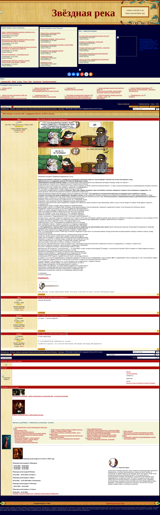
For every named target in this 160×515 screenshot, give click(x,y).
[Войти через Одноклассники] (91, 74)
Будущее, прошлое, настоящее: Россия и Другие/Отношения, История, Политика (33, 108)
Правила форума (144, 104)
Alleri (19, 297)
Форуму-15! (6, 88)
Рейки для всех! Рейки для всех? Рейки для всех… (67, 429)
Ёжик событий (128, 431)
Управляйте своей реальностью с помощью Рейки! (103, 430)
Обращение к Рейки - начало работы (26, 439)
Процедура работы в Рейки (23, 441)
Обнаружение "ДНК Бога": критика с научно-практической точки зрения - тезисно (16, 61)
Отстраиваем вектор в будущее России (45, 91)
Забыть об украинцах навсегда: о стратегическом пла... (44, 88)
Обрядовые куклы (46, 62)
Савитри (19, 334)
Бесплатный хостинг (113, 503)
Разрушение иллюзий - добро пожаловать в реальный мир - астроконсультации (40, 396)
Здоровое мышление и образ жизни (44, 96)
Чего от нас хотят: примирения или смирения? (94, 59)
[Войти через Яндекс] (82, 74)
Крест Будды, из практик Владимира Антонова (138, 432)
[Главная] (133, 24)
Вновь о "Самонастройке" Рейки (61, 431)
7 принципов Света (40, 95)
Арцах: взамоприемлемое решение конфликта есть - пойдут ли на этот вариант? (19, 32)
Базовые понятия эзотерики (74, 89)
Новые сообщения (123, 104)
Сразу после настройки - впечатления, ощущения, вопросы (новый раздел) (109, 91)
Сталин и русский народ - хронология (91, 42)
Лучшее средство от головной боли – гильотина (94, 47)
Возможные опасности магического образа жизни (30, 433)
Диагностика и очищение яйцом (50, 33)
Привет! (3, 89)
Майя (19, 119)
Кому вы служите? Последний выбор (98, 433)
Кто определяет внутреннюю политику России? (94, 36)
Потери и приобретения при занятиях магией (28, 435)
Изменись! (69, 88)
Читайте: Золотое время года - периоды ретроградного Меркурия (35, 493)
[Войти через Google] (86, 74)
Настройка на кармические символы (78, 95)
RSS (143, 13)
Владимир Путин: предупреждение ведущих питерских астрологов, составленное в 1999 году (19, 47)
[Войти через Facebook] (78, 74)
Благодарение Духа (20, 430)
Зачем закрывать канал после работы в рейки (101, 435)
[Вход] (146, 24)
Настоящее (100, 98)
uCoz (123, 503)
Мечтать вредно (19, 436)
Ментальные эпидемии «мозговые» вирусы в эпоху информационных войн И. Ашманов (18, 40)
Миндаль (19, 315)
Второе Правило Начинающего (140, 88)
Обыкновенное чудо (137, 95)
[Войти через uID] (69, 74)
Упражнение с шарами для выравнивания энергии (140, 437)
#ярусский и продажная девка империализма (93, 53)
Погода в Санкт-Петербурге (135, 383)
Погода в (131, 373)
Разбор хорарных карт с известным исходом (27, 415)
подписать (43, 278)
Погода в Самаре (149, 383)
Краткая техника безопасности (24, 432)
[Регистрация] (139, 24)
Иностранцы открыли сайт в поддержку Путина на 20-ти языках (84, 108)
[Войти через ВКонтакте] (73, 74)
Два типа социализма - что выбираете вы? (15, 54)
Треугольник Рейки (130, 438)
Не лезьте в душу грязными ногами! (51, 50)
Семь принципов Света (94, 429)
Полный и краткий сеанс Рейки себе (26, 442)
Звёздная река (5, 108)
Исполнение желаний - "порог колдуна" (52, 39)
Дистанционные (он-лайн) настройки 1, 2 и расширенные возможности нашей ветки (78, 97)
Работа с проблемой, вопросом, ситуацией (100, 439)
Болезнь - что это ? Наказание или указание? (65, 438)
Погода (128, 371)
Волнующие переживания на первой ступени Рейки (56, 45)
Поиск (153, 104)
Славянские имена (46, 56)
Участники (134, 104)
